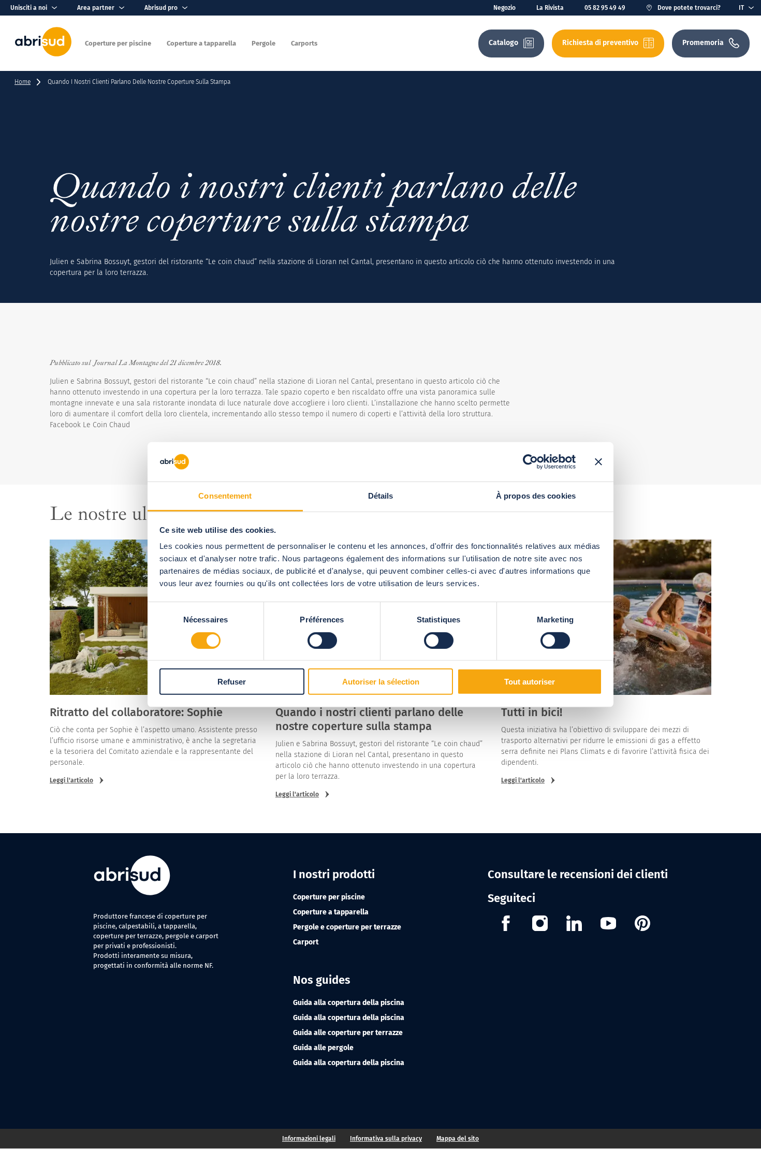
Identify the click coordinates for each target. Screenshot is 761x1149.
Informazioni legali (308, 1138)
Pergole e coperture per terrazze (347, 927)
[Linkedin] (574, 924)
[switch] (322, 640)
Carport (305, 942)
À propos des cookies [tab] (536, 495)
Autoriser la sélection (380, 681)
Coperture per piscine (329, 897)
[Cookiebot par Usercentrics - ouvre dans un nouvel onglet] (530, 462)
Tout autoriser (529, 681)
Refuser (231, 681)
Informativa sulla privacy (386, 1138)
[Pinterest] (642, 924)
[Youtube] (608, 924)
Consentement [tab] (225, 495)
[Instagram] (540, 924)
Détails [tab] (380, 495)
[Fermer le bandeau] (598, 462)
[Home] (43, 54)
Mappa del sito (457, 1138)
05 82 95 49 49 (604, 7)
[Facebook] (506, 924)
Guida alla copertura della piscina (348, 1002)
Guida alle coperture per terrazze (348, 1032)
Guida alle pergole (323, 1047)
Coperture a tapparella (331, 912)
